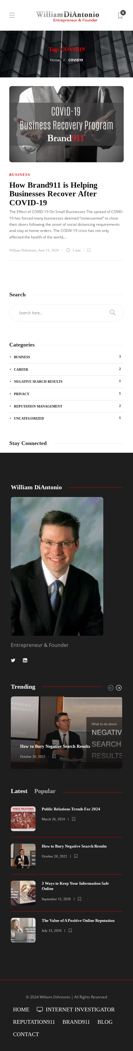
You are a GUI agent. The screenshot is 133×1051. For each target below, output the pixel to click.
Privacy (67, 393)
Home (55, 60)
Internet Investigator (80, 1009)
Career (67, 369)
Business (19, 175)
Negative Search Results (67, 381)
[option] (66, 732)
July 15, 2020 (52, 930)
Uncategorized (67, 418)
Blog (105, 1022)
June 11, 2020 (48, 250)
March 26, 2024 (53, 819)
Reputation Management (67, 406)
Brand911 (76, 1022)
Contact (26, 1034)
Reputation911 (34, 1022)
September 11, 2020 (56, 899)
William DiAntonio (22, 250)
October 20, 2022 (32, 756)
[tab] (19, 791)
